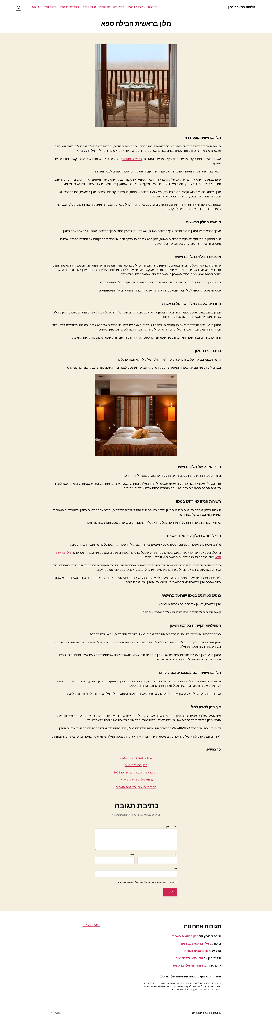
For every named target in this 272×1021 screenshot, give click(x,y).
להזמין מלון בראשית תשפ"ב (136, 779)
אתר (175, 868)
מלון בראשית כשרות (185, 936)
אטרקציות (104, 7)
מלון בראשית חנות (136, 765)
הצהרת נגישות (91, 925)
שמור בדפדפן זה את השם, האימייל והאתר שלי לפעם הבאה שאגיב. (145, 882)
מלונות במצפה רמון (241, 7)
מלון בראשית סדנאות (189, 958)
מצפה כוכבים (89, 7)
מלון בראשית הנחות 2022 (136, 757)
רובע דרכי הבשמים (69, 7)
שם (175, 854)
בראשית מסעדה (132, 159)
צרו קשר (36, 7)
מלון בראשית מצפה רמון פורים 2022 (136, 772)
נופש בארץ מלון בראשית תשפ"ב (136, 787)
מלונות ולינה (50, 7)
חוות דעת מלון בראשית (188, 965)
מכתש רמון (118, 7)
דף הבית (152, 7)
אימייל (131, 854)
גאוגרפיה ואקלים (136, 7)
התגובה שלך (170, 826)
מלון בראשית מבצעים (195, 943)
